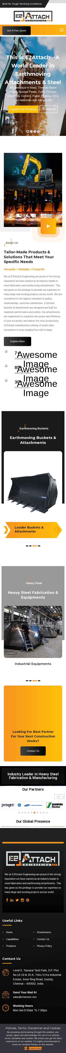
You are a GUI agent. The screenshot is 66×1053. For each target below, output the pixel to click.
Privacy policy (35, 1048)
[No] (62, 1038)
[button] (62, 796)
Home (9, 932)
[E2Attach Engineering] (33, 16)
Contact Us (48, 109)
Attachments (44, 932)
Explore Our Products (23, 109)
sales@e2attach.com (25, 997)
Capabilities (12, 939)
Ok (26, 1048)
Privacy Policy (44, 946)
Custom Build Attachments (26, 529)
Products (11, 946)
